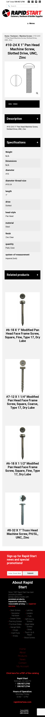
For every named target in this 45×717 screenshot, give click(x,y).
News (23, 659)
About (23, 652)
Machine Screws (26, 36)
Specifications (16, 142)
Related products (18, 275)
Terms (22, 710)
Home (7, 36)
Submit (30, 573)
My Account (22, 666)
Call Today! (15, 2)
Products (22, 656)
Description (14, 118)
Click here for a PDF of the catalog (22, 673)
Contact (22, 662)
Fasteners (14, 36)
